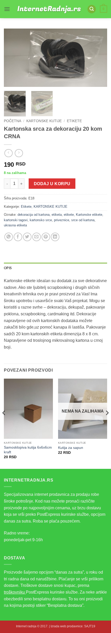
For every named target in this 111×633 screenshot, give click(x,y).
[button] (7, 9)
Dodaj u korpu (52, 184)
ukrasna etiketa (15, 225)
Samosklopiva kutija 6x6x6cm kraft (28, 450)
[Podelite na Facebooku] (18, 237)
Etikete (74, 121)
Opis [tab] (8, 268)
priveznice (61, 220)
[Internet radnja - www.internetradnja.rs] (48, 9)
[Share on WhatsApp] (8, 237)
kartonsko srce (41, 220)
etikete (69, 215)
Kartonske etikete (89, 215)
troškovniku (15, 592)
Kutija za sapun (70, 448)
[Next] (98, 58)
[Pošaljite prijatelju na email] (36, 237)
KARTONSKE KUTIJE (44, 121)
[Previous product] (19, 153)
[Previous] (12, 58)
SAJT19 (89, 626)
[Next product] (8, 153)
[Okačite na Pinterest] (46, 237)
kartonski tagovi (16, 220)
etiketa (57, 215)
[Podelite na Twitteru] (27, 237)
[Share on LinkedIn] (55, 237)
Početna (12, 121)
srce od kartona (82, 220)
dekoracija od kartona (34, 215)
